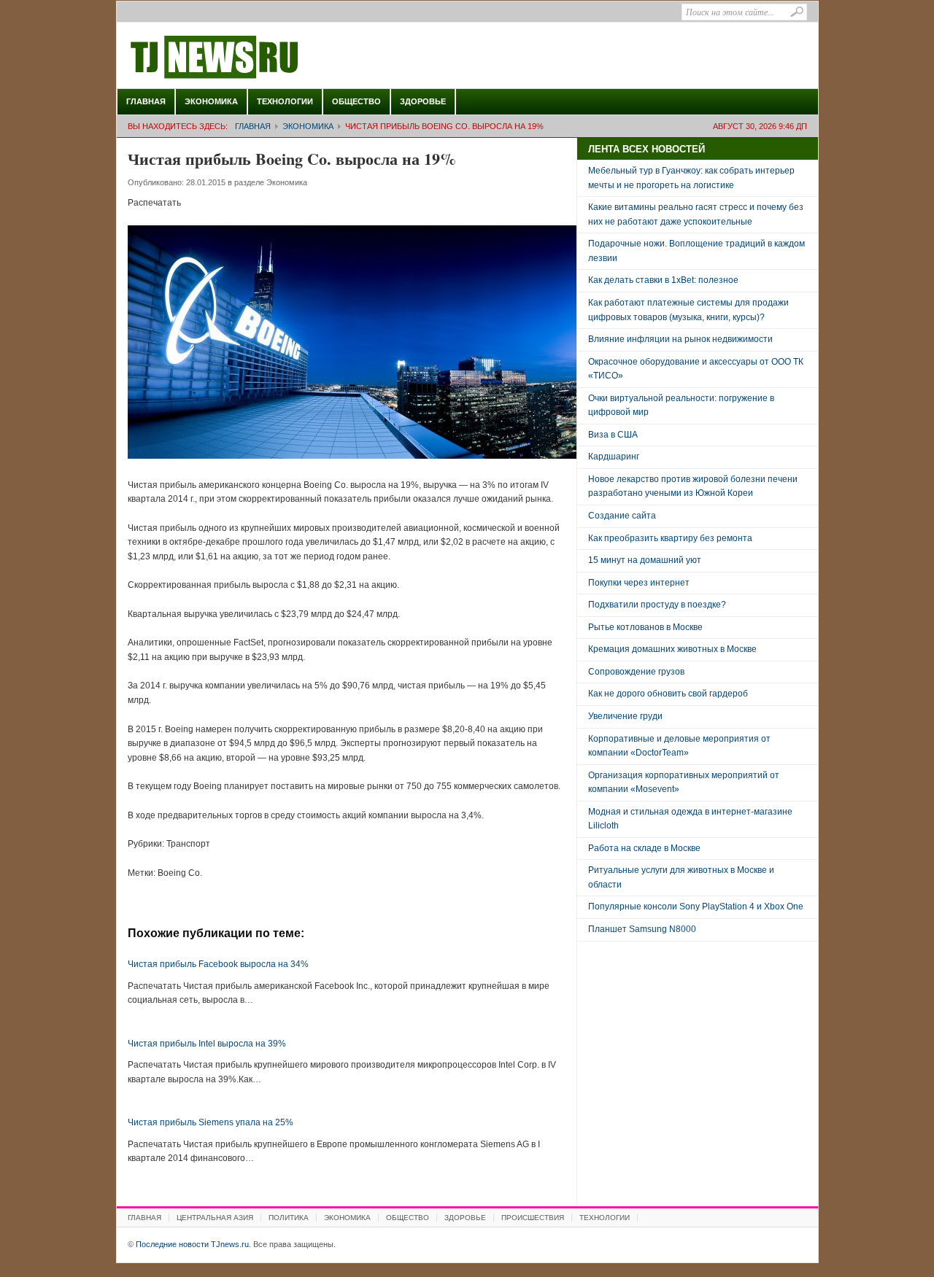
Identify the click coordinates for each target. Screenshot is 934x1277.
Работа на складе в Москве (644, 848)
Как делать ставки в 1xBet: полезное (663, 280)
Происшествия (532, 1218)
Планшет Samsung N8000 (642, 929)
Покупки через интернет (639, 583)
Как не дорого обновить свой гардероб (668, 693)
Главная (146, 101)
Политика (289, 1218)
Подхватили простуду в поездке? (657, 604)
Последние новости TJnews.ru (255, 57)
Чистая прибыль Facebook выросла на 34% (218, 964)
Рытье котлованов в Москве (645, 627)
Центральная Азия (215, 1218)
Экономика (211, 101)
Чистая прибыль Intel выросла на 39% (207, 1044)
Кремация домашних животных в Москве (672, 649)
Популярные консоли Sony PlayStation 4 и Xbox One (695, 906)
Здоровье (423, 101)
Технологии (285, 101)
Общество (356, 101)
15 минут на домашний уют (644, 560)
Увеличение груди (625, 716)
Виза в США (613, 435)
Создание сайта (622, 516)
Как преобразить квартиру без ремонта (670, 538)
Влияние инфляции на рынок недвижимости (680, 339)
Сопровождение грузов (636, 672)
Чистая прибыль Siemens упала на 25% (210, 1122)
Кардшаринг (613, 456)
